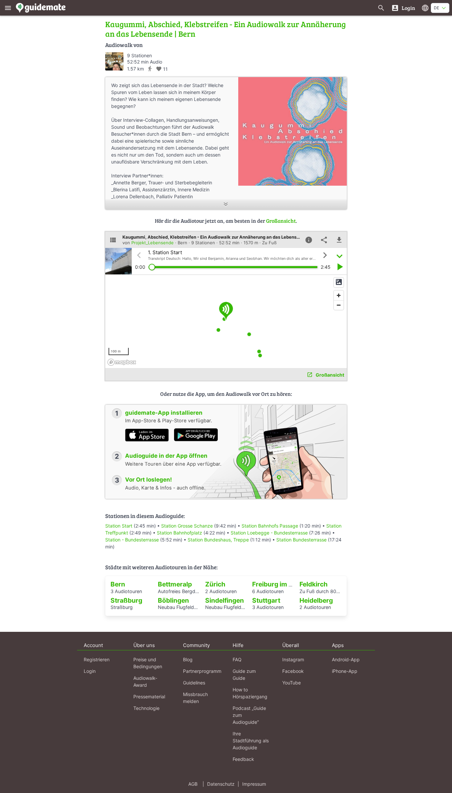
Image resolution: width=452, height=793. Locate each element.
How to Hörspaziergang (250, 693)
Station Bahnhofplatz (179, 533)
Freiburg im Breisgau (284, 584)
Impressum (254, 784)
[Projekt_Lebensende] (114, 61)
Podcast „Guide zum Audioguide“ (249, 715)
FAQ (237, 659)
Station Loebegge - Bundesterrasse (269, 533)
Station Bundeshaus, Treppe (218, 539)
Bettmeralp (175, 584)
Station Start (118, 526)
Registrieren (97, 659)
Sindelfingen (224, 600)
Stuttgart (266, 600)
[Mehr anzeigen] (226, 205)
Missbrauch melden (195, 697)
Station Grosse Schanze (187, 526)
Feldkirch (313, 584)
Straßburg (126, 600)
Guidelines (194, 682)
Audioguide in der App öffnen (166, 455)
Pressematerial (149, 696)
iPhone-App (344, 671)
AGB (193, 784)
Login (90, 671)
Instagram (293, 659)
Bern (118, 584)
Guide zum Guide (244, 674)
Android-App (346, 659)
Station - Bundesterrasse (132, 539)
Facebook (293, 671)
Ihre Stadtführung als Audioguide (251, 740)
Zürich (215, 584)
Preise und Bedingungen (147, 663)
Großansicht (281, 220)
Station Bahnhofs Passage (270, 526)
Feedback (243, 759)
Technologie (146, 708)
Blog (188, 659)
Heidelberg (316, 600)
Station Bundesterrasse (301, 539)
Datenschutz (221, 784)
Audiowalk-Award (145, 681)
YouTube (291, 682)
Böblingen (173, 600)
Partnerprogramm (202, 671)
